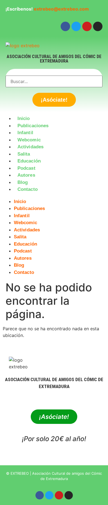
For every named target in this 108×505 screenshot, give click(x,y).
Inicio (23, 118)
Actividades (30, 146)
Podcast (26, 168)
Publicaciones (32, 125)
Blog (22, 182)
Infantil (25, 132)
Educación (29, 161)
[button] (54, 196)
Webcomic (29, 139)
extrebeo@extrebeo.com (61, 9)
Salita (23, 154)
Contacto (27, 189)
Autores (26, 175)
